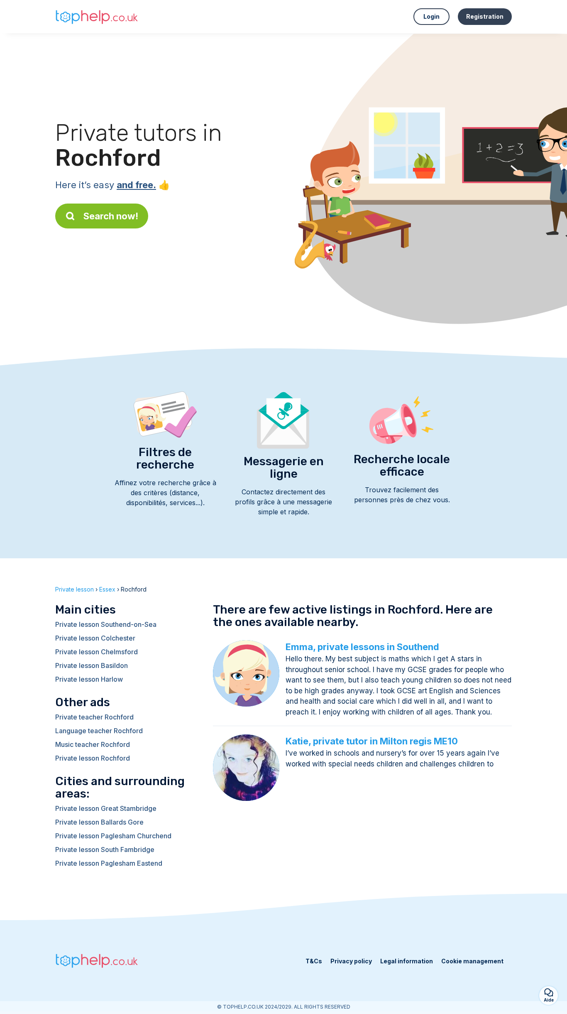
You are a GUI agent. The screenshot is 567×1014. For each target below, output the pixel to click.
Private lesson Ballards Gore (99, 822)
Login (431, 16)
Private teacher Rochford (94, 717)
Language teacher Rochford (99, 731)
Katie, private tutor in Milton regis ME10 (372, 741)
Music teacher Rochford (92, 744)
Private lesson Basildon (91, 665)
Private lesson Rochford (92, 758)
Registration (484, 16)
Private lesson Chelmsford (96, 652)
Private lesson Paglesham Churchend (113, 836)
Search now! (110, 216)
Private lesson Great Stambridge (105, 808)
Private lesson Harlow (89, 679)
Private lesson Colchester (95, 638)
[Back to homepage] (96, 16)
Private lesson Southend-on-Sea (105, 624)
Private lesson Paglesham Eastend (108, 863)
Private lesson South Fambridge (104, 849)
